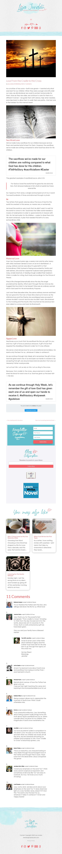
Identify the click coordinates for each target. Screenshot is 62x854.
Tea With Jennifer (26, 638)
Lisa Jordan (10, 84)
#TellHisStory (17, 84)
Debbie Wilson (18, 695)
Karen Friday (17, 748)
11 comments (28, 84)
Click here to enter (31, 410)
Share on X (49, 173)
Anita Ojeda (17, 665)
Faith (22, 84)
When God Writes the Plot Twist (43, 537)
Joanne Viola (17, 614)
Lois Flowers (17, 784)
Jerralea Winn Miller (19, 766)
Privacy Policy (31, 840)
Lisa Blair (16, 728)
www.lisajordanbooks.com (31, 837)
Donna (15, 710)
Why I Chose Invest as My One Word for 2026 (18, 537)
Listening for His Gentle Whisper (16, 574)
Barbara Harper (18, 602)
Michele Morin (17, 679)
